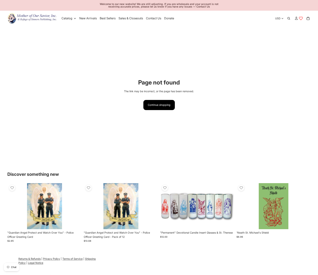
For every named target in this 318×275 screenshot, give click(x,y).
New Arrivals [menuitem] (88, 18)
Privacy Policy (51, 258)
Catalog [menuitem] (66, 18)
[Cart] (308, 18)
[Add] (76, 223)
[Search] (289, 18)
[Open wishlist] (301, 18)
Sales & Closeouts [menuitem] (131, 18)
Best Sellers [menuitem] (108, 18)
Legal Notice (35, 262)
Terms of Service (72, 258)
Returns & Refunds (29, 258)
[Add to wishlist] (12, 188)
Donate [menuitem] (169, 18)
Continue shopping (159, 104)
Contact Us (203, 6)
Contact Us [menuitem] (153, 18)
